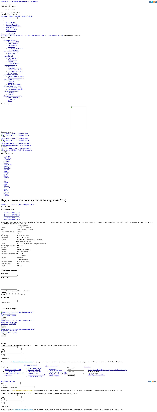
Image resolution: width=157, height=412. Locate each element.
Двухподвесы (8, 56)
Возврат (23, 16)
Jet (5, 179)
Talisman (7, 192)
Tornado (6, 194)
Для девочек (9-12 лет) (15, 88)
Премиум (11, 92)
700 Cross (7, 156)
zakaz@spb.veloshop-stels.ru (96, 375)
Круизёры (11, 83)
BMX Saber (7, 164)
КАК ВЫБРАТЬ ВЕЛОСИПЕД (14, 373)
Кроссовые (11, 53)
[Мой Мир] (156, 2)
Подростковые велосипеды (38, 35)
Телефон (3, 385)
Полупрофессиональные (15, 48)
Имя (2, 383)
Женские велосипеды (11, 74)
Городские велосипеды (11, 52)
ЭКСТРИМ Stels (11, 31)
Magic (6, 182)
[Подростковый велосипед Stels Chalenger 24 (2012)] (17, 204)
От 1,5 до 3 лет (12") (14, 68)
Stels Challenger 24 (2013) (12, 214)
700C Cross (7, 158)
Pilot (5, 189)
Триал (10, 101)
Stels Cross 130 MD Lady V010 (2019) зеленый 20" (16, 148)
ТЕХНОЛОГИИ (10, 371)
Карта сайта (8, 375)
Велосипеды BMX (13, 97)
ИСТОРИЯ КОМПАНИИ (13, 370)
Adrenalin (7, 159)
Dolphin (6, 169)
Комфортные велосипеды (16, 76)
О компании (4, 16)
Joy (5, 181)
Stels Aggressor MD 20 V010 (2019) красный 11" (15, 143)
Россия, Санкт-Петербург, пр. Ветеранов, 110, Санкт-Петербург (107, 370)
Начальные (11, 47)
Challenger (7, 166)
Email (2, 355)
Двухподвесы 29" (13, 58)
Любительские (12, 45)
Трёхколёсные (12, 73)
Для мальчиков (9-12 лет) (56, 35)
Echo (5, 171)
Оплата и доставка (14, 16)
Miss (5, 184)
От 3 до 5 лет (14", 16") (15, 70)
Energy (6, 173)
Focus (6, 176)
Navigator (7, 187)
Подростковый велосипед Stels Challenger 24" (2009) (9, 331)
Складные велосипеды (11, 91)
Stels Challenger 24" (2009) (12, 219)
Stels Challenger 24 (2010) (12, 217)
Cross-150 (7, 168)
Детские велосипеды (10, 65)
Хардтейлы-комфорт (14, 84)
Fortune (6, 177)
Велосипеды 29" (13, 43)
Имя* (2, 351)
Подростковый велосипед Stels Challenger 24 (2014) (9, 323)
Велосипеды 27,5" (13, 42)
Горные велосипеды (10, 40)
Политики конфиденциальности (23, 362)
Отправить (71, 375)
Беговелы (11, 66)
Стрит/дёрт (11, 99)
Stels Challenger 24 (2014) (12, 212)
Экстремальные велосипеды (13, 96)
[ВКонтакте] (150, 2)
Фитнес (10, 55)
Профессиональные (14, 50)
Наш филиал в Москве (8, 381)
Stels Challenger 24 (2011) (12, 216)
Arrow (6, 163)
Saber (6, 191)
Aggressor (7, 161)
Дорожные (11, 81)
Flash (5, 174)
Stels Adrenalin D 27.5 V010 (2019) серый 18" (14, 133)
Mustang (6, 186)
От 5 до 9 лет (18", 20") (15, 71)
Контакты (29, 16)
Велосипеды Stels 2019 (8, 34)
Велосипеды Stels (6, 35)
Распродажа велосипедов (21, 35)
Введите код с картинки (8, 387)
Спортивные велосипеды (16, 78)
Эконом (10, 94)
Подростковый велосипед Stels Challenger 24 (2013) (9, 314)
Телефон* (4, 353)
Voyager (6, 195)
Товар (2, 349)
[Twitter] (152, 2)
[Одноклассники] (154, 2)
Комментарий (5, 358)
